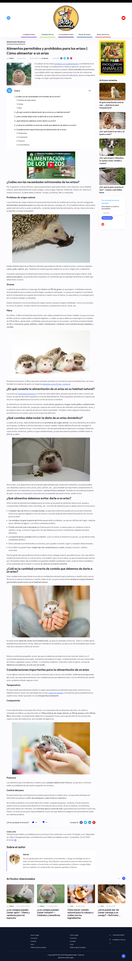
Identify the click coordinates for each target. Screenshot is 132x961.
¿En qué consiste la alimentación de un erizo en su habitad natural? (43, 112)
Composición (23, 137)
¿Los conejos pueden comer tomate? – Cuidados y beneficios (48, 912)
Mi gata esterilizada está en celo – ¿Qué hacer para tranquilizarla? (111, 105)
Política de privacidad (38, 947)
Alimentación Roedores (16, 42)
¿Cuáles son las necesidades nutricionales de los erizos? (38, 96)
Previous (119, 878)
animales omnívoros (26, 393)
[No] (45, 822)
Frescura (22, 141)
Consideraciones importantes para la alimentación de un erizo (41, 129)
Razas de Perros (103, 34)
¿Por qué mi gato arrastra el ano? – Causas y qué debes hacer (111, 190)
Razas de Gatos (84, 34)
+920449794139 (118, 935)
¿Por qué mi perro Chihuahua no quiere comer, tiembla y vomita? (111, 161)
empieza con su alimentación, (66, 63)
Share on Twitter (64, 58)
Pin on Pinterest (71, 58)
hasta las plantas (56, 693)
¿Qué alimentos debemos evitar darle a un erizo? (36, 121)
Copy (15, 840)
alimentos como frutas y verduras (56, 384)
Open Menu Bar (8, 18)
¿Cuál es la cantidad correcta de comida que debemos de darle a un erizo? (46, 125)
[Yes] (34, 822)
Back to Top (123, 956)
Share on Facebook (61, 58)
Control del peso (24, 145)
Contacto (33, 938)
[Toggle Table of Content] (89, 90)
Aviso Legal (34, 935)
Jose (71, 906)
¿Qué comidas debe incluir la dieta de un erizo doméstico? (39, 116)
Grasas (20, 104)
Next (123, 878)
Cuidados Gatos (29, 34)
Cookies (33, 941)
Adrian (11, 58)
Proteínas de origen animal (27, 100)
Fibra (20, 108)
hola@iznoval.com (119, 940)
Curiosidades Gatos (66, 34)
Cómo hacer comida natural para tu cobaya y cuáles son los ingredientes (80, 913)
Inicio (32, 944)
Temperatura (22, 133)
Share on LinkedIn (68, 58)
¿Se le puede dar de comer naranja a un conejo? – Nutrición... (109, 912)
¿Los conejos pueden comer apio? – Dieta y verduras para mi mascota (18, 913)
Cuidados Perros (47, 34)
